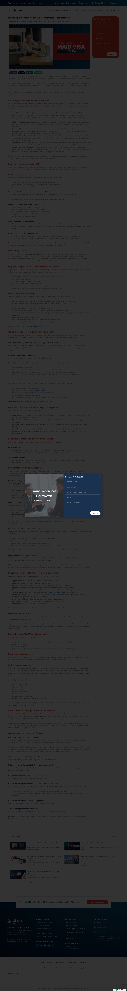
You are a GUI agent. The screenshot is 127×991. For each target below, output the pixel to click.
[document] (63, 495)
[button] (100, 476)
